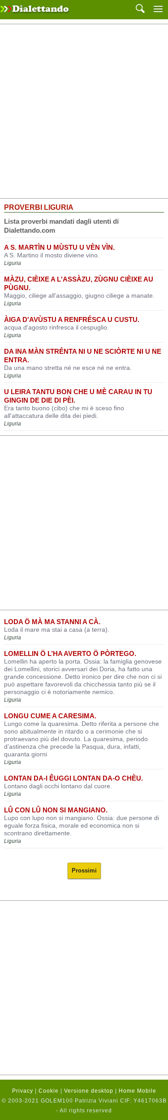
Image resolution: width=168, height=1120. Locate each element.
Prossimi (84, 870)
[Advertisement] (84, 111)
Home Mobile (137, 1091)
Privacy (22, 1091)
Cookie (49, 1091)
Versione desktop (88, 1091)
